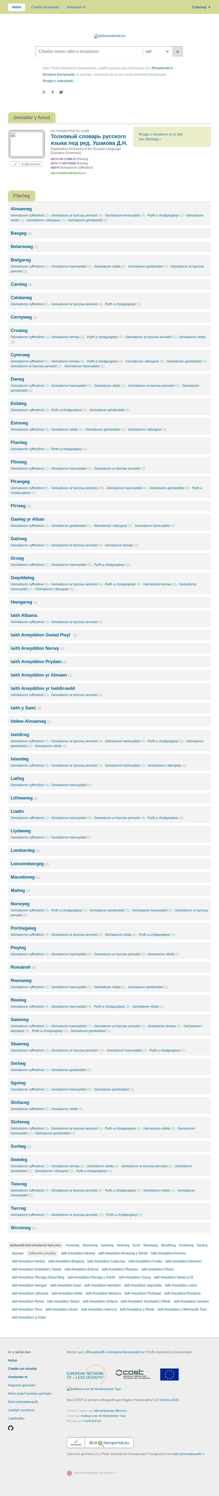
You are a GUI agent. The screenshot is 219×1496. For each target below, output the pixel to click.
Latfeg (17, 778)
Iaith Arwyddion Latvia (181, 1285)
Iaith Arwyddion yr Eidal (29, 1317)
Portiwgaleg (23, 928)
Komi (136, 1245)
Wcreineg (23, 1227)
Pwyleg (18, 947)
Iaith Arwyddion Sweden (191, 1301)
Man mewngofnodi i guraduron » (94, 1472)
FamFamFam (92, 1420)
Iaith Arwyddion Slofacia (100, 1301)
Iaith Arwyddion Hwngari (29, 1285)
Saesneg (20, 1019)
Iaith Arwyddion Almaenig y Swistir (123, 1253)
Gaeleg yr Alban (27, 519)
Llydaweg (21, 830)
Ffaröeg (19, 442)
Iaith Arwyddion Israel (65, 1285)
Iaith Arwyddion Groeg (135, 1277)
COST (78, 1400)
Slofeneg (20, 1121)
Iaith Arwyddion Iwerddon (102, 1285)
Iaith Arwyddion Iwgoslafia (143, 1285)
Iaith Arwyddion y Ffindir (137, 1309)
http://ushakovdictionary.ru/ (68, 173)
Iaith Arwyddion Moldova (103, 1293)
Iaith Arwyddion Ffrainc (157, 1269)
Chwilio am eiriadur (45, 7)
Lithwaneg (24, 798)
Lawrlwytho (16, 1418)
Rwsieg (18, 1000)
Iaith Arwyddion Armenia (168, 1253)
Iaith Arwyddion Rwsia (28, 1301)
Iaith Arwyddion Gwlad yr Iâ (173, 1277)
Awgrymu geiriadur (22, 1385)
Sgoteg (18, 1082)
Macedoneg (25, 877)
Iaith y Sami (26, 707)
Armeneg (72, 1245)
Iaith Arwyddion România (182, 1293)
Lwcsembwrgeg (30, 863)
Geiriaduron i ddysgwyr (46, 220)
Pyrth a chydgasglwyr (165, 215)
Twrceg (18, 1208)
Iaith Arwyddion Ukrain (61, 1309)
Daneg (17, 379)
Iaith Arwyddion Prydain (39, 661)
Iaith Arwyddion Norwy (37, 648)
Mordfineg (168, 1245)
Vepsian (18, 1253)
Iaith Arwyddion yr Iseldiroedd (43, 688)
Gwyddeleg (22, 577)
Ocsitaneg (186, 1245)
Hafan (16, 7)
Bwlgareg (21, 259)
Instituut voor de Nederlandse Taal (103, 1415)
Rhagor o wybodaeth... (59, 81)
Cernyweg (24, 317)
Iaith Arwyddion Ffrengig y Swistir (91, 1277)
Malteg (20, 890)
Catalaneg (21, 297)
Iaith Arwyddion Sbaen (63, 1301)
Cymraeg (201, 7)
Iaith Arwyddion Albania (78, 1253)
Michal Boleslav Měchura (110, 1410)
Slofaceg (20, 1102)
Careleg (21, 284)
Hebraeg (123, 1245)
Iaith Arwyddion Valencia (99, 1309)
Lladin (17, 811)
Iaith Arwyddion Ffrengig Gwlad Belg (38, 1277)
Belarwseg (24, 246)
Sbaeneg (20, 1043)
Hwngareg (24, 602)
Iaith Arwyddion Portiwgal (142, 1293)
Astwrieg (107, 1245)
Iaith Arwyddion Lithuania (30, 1293)
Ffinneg (19, 462)
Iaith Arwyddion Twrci (27, 1309)
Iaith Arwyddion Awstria (28, 1261)
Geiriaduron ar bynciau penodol (76, 215)
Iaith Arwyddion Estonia (82, 1269)
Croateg (19, 330)
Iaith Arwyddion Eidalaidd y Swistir (36, 1269)
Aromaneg (90, 1245)
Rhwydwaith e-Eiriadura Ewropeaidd (113, 1352)
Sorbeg (21, 1146)
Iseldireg (20, 734)
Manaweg (150, 1245)
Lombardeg (25, 850)
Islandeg (20, 758)
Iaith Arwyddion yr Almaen (41, 675)
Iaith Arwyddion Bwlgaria (66, 1261)
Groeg (17, 558)
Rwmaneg (21, 980)
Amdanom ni (76, 7)
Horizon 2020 (169, 1400)
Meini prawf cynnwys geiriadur (30, 1394)
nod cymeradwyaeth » (188, 1454)
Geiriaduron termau (67, 337)
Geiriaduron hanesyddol (125, 215)
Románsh (23, 967)
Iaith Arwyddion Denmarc (183, 1261)
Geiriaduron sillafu (110, 266)
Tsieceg (19, 1183)
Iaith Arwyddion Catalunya (106, 1261)
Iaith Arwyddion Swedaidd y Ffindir (146, 1301)
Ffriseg (21, 505)
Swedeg (19, 1159)
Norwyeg (20, 903)
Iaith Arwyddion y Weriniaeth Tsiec (182, 1309)
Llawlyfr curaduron (21, 1410)
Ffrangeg (20, 481)
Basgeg (21, 233)
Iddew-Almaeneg (31, 721)
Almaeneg (21, 208)
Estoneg (19, 423)
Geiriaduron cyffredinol (30, 215)
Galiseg (19, 538)
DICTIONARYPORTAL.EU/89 (70, 131)
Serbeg (18, 1063)
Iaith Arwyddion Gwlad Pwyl (44, 634)
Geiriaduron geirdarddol (88, 220)
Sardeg (202, 1245)
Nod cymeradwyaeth (23, 1402)
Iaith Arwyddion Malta (67, 1293)
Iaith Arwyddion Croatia (145, 1261)
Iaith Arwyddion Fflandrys (120, 1269)
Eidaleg (18, 403)
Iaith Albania (24, 615)
